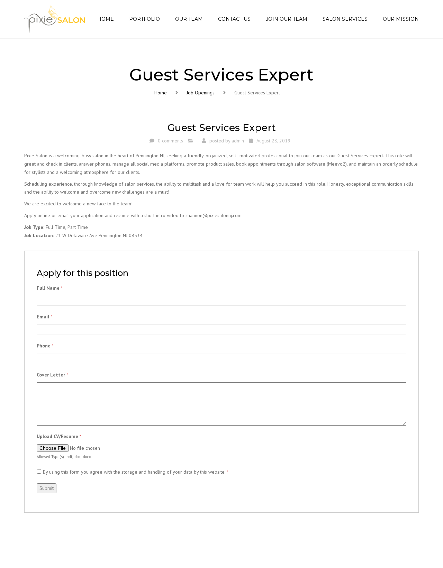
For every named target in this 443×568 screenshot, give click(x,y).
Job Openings (201, 93)
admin (238, 141)
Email (44, 317)
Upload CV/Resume (59, 436)
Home (160, 93)
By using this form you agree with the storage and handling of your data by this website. (135, 472)
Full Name (50, 288)
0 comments (170, 141)
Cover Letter (52, 375)
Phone (45, 346)
